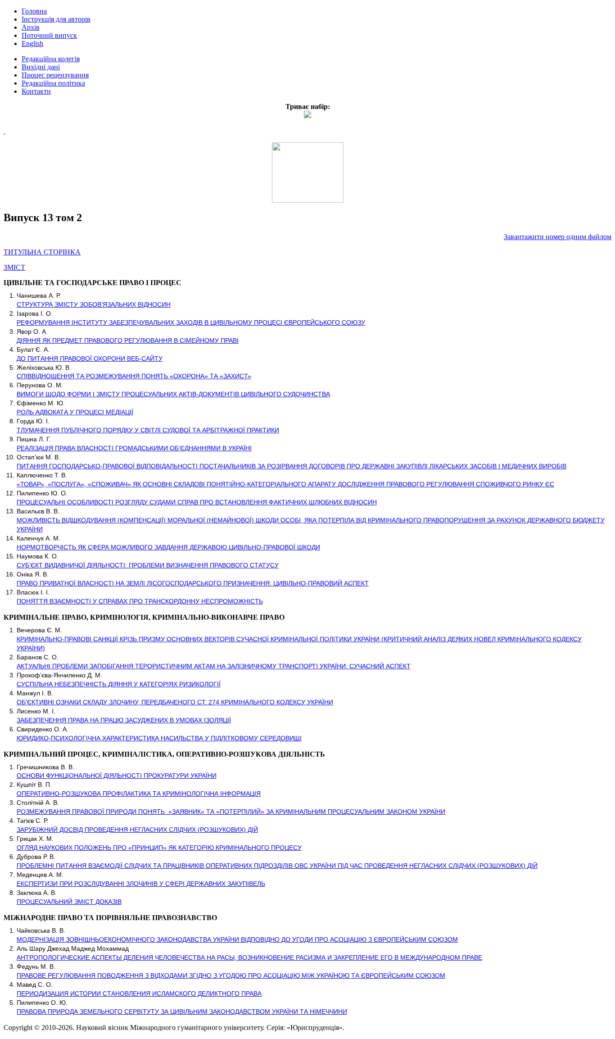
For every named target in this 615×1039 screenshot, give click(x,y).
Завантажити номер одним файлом (557, 236)
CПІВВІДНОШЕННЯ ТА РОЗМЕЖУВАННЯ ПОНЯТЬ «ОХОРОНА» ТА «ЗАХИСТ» (134, 376)
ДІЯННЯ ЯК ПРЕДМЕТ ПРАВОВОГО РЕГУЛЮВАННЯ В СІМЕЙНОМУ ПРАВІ (128, 340)
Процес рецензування (55, 75)
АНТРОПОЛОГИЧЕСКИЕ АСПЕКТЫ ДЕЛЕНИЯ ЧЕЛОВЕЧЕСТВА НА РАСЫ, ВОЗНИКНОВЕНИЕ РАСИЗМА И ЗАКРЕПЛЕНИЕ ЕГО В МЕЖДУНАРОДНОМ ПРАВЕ (249, 957)
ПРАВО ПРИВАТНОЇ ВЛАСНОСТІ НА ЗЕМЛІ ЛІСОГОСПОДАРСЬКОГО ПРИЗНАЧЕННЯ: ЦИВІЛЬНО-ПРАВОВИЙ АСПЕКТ (193, 583)
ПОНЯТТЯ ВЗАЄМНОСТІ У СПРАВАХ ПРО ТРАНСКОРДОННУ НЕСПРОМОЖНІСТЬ (140, 601)
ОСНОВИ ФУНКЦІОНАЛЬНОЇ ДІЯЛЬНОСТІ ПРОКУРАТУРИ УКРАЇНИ (117, 775)
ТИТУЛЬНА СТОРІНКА (42, 252)
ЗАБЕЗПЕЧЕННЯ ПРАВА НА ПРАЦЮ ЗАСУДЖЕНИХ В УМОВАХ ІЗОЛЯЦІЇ (124, 720)
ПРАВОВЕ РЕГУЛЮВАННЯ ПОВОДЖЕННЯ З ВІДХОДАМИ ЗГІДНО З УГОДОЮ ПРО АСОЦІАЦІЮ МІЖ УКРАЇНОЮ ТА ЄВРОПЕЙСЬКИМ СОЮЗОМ (231, 975)
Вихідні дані (41, 67)
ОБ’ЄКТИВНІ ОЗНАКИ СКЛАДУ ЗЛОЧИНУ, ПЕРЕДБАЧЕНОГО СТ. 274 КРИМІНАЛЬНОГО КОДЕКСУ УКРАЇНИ (175, 702)
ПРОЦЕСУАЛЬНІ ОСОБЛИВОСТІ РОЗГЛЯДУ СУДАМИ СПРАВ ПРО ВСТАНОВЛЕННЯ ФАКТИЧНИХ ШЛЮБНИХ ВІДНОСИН (197, 502)
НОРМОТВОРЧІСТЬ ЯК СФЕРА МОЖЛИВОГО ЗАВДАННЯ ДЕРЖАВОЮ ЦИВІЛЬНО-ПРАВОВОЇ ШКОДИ (168, 547)
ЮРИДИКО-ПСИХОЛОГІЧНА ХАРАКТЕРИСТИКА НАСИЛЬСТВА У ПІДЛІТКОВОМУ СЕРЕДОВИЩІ (159, 738)
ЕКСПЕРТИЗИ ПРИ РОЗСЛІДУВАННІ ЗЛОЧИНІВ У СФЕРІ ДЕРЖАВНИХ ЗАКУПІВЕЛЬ (141, 883)
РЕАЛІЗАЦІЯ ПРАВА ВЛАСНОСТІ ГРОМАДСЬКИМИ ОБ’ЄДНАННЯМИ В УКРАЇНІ (134, 448)
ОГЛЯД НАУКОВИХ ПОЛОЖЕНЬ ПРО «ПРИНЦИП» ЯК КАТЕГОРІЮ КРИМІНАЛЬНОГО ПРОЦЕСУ (159, 847)
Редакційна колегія (51, 59)
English (32, 43)
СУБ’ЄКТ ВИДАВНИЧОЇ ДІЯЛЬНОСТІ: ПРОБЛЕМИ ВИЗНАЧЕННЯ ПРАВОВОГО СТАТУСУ (148, 565)
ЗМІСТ (14, 267)
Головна (34, 11)
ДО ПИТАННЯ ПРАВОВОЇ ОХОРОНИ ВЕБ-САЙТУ (90, 358)
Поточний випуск (49, 35)
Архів (31, 27)
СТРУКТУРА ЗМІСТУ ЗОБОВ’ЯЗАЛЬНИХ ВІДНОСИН (94, 304)
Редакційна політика (53, 83)
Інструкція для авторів (56, 19)
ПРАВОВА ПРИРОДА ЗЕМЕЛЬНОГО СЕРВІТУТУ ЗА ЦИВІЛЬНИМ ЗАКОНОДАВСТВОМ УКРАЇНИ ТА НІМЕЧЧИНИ (182, 1011)
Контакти (36, 91)
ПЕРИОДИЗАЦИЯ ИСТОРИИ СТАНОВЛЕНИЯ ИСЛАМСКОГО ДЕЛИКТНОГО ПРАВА (139, 993)
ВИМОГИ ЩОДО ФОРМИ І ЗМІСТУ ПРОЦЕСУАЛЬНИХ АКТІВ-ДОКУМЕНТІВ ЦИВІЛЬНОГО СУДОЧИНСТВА (173, 394)
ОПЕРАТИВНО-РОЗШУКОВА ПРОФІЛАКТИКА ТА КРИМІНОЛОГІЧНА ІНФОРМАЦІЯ (139, 793)
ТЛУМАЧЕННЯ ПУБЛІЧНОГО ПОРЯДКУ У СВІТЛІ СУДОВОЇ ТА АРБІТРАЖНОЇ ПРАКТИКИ (148, 430)
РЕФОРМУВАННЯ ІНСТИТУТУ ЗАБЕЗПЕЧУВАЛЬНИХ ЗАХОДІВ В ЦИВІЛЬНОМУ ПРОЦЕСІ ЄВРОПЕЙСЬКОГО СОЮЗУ (191, 322)
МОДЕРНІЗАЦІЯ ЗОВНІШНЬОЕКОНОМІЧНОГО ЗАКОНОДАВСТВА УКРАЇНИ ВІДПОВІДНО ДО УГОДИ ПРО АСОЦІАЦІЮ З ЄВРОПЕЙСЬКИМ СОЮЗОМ (237, 939)
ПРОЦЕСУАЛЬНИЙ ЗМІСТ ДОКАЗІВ (69, 901)
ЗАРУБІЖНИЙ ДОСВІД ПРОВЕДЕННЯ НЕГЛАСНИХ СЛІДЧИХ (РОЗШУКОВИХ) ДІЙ (137, 829)
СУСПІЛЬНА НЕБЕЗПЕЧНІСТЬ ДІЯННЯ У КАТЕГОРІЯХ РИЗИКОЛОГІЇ (119, 684)
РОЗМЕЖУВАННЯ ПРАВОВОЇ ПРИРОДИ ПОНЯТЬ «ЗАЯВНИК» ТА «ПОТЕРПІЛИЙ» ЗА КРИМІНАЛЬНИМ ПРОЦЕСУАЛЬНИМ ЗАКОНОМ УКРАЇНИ (231, 811)
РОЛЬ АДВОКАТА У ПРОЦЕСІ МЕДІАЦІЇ (75, 412)
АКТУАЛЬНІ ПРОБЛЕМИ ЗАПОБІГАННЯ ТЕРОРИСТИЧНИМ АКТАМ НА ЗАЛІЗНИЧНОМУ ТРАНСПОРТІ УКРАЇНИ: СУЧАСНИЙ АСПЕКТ (214, 666)
